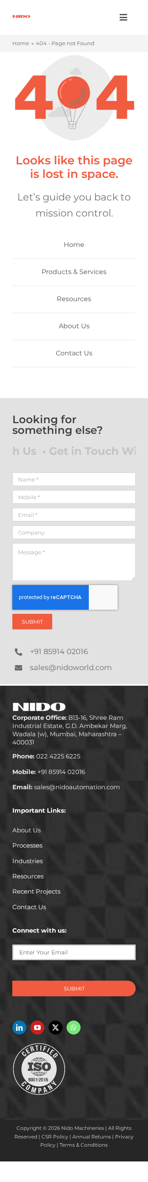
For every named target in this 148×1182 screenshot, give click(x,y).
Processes (27, 845)
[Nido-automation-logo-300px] (21, 18)
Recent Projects (36, 891)
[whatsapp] (74, 1028)
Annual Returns (91, 1137)
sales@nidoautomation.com (66, 787)
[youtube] (37, 1028)
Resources (28, 876)
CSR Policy (55, 1137)
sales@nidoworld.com (71, 667)
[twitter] (55, 1028)
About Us (26, 830)
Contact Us (29, 907)
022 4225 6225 (46, 756)
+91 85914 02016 (59, 651)
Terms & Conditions (84, 1145)
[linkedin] (19, 1028)
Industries (27, 861)
